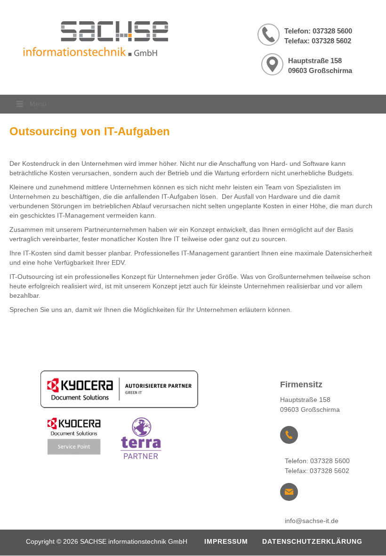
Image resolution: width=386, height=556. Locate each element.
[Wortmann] (142, 440)
